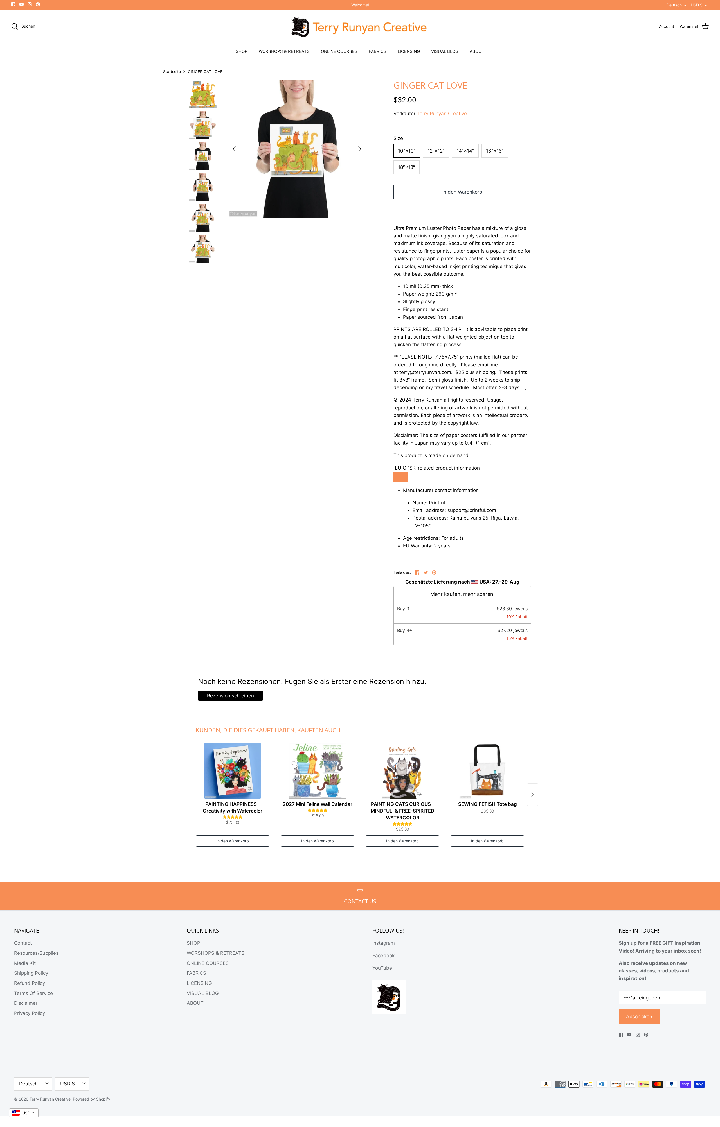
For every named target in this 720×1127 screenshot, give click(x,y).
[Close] (411, 520)
